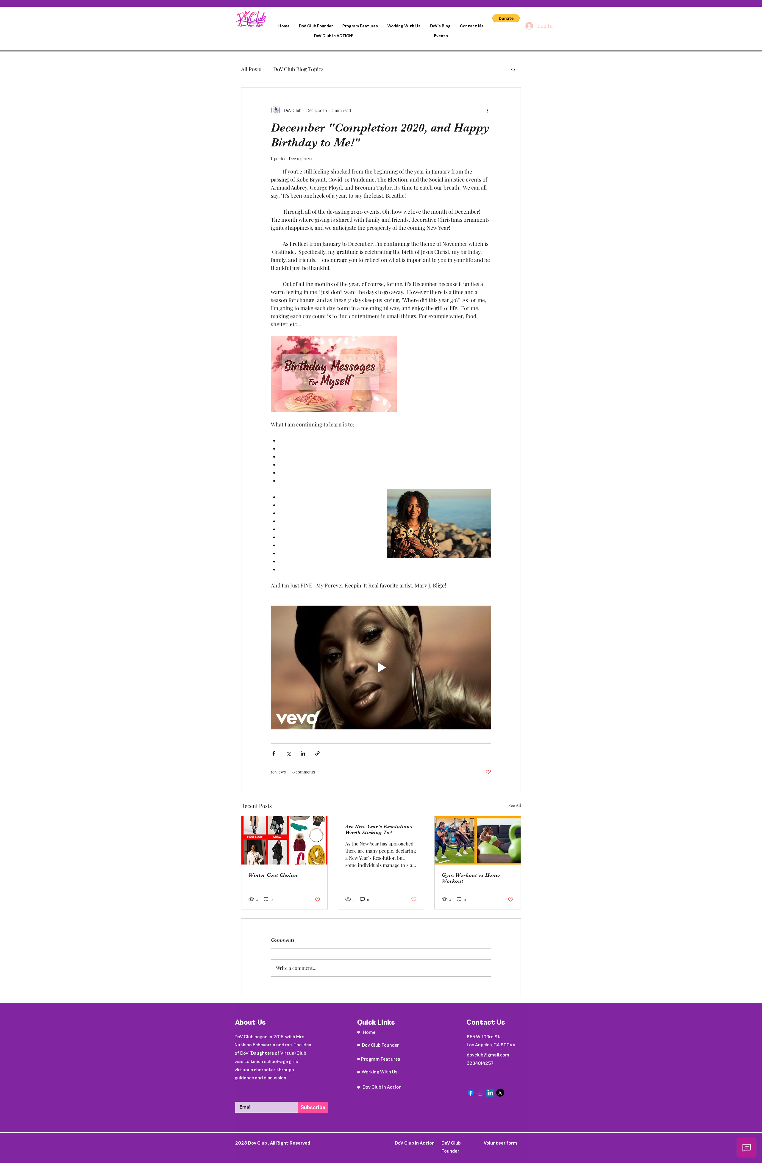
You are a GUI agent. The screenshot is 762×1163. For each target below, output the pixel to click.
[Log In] (528, 25)
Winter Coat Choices (273, 875)
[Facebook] (471, 1093)
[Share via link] (317, 753)
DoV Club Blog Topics (298, 69)
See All (514, 805)
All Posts (251, 69)
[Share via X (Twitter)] (288, 753)
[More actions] (487, 110)
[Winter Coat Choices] (284, 840)
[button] (506, 18)
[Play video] (381, 667)
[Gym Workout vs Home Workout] (478, 840)
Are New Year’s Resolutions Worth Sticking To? (378, 829)
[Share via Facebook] (274, 753)
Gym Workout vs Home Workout (471, 878)
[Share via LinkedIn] (303, 753)
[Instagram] (481, 1093)
